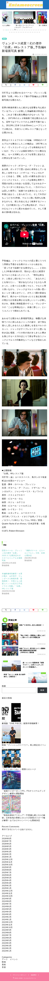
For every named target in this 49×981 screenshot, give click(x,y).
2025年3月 (7, 883)
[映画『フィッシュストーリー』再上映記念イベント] (11, 734)
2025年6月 (7, 875)
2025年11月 (7, 862)
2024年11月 (7, 893)
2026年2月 (7, 854)
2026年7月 (7, 841)
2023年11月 (7, 925)
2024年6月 (7, 906)
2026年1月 (7, 857)
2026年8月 (7, 838)
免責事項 (33, 975)
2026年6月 (7, 844)
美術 (4, 964)
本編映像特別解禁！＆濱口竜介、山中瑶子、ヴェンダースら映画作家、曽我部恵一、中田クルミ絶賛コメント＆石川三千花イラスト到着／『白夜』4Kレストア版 (12, 581)
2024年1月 (7, 919)
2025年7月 (7, 872)
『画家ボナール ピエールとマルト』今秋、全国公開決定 (34, 552)
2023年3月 (7, 946)
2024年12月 (7, 891)
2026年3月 (7, 852)
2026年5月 (7, 846)
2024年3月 (7, 914)
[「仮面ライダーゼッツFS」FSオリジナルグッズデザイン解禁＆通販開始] (11, 780)
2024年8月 (7, 901)
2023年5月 (7, 940)
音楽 (4, 967)
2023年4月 (7, 943)
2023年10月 (7, 927)
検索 (4, 686)
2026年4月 (7, 849)
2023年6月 (7, 938)
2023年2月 (7, 948)
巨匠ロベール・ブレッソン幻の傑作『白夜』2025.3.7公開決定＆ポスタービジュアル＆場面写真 (12, 555)
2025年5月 (7, 878)
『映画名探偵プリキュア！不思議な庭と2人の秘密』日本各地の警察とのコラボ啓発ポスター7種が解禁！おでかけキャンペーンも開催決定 (23, 817)
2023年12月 (7, 922)
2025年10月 (7, 865)
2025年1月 (7, 888)
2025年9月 (7, 867)
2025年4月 (7, 880)
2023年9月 (7, 930)
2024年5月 (7, 909)
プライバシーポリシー (20, 975)
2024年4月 (7, 912)
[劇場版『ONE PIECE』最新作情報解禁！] (11, 712)
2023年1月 (7, 951)
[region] (24, 410)
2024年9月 (7, 899)
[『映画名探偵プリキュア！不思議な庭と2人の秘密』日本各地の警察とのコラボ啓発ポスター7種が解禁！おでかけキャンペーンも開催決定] (11, 804)
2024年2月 (7, 917)
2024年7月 (7, 904)
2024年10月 (7, 896)
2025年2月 (7, 885)
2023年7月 (7, 935)
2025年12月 (7, 859)
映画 (4, 38)
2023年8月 (7, 932)
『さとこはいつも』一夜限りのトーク (19, 769)
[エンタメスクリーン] (24, 7)
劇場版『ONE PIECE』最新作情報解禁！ (20, 723)
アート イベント (10, 959)
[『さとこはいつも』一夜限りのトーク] (11, 758)
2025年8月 (7, 870)
